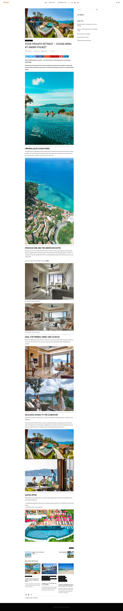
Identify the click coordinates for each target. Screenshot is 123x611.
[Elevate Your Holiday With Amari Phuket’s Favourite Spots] (32, 568)
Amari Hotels (52, 2)
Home (46, 2)
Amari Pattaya (45, 578)
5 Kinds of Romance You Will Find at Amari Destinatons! (66, 585)
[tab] (26, 594)
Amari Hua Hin (52, 576)
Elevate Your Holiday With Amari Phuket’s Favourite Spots (32, 580)
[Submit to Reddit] (47, 56)
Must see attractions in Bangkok (83, 33)
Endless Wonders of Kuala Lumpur (84, 40)
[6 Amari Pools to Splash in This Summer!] (49, 568)
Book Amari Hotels (62, 2)
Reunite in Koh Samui (63, 553)
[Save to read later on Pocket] (61, 56)
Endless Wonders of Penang (83, 37)
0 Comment (45, 51)
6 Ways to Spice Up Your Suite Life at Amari (38, 553)
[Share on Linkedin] (66, 56)
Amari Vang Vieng (46, 579)
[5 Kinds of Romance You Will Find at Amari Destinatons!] (66, 568)
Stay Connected (80, 15)
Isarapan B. (29, 51)
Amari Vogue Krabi (62, 581)
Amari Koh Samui (46, 577)
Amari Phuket (28, 40)
